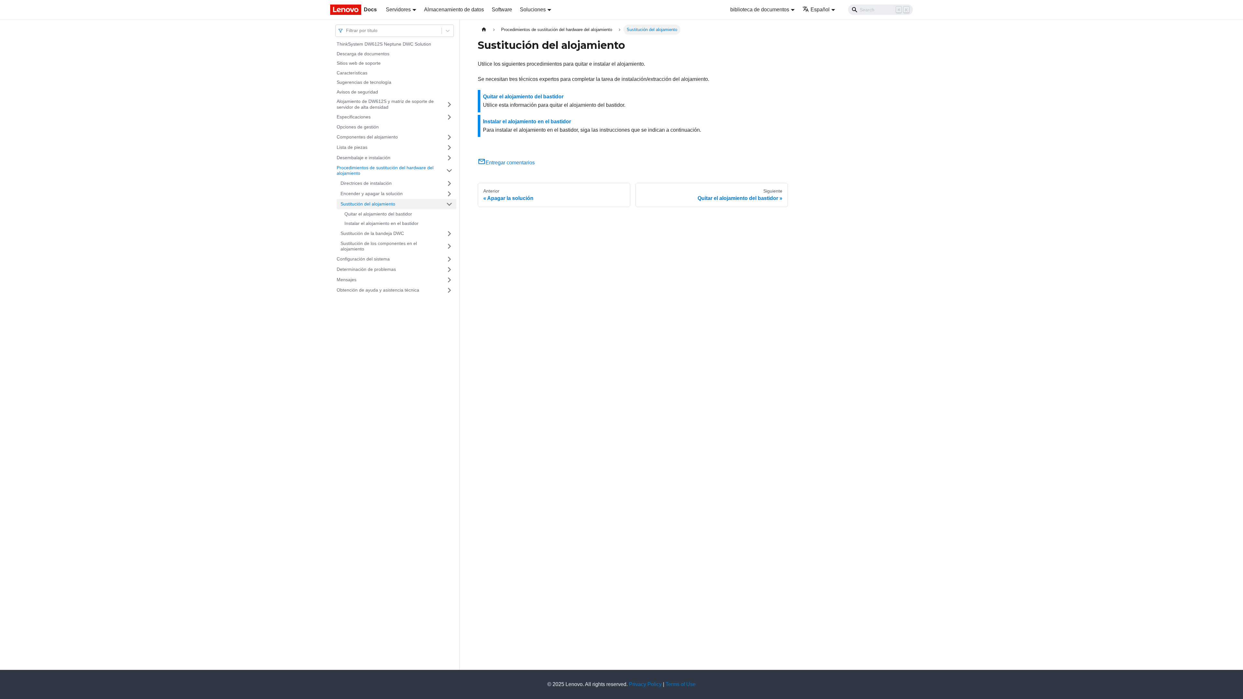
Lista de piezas (352, 147)
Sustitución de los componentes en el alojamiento (379, 246)
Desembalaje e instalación (363, 157)
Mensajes (346, 279)
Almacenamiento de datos (454, 9)
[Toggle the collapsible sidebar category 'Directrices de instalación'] (449, 183)
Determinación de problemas (366, 269)
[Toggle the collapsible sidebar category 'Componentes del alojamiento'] (449, 137)
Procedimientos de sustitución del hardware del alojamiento (385, 170)
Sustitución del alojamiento (368, 203)
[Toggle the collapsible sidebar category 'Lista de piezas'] (449, 147)
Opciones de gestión (358, 126)
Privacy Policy (645, 684)
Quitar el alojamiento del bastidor (378, 213)
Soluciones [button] (533, 9)
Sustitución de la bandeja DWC (372, 233)
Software (502, 9)
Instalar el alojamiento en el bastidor (381, 223)
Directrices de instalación (366, 183)
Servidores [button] (398, 9)
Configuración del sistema (363, 258)
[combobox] (346, 30)
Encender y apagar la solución (372, 193)
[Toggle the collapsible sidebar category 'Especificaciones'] (449, 117)
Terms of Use (681, 684)
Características (352, 72)
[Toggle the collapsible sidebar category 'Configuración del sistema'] (449, 259)
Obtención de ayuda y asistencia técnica (378, 290)
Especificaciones (354, 116)
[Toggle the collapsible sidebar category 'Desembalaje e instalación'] (449, 158)
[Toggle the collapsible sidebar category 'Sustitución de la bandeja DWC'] (449, 233)
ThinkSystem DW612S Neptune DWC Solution (384, 44)
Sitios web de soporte (359, 63)
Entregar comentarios (510, 162)
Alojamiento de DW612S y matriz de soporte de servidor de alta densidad (385, 104)
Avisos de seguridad (357, 91)
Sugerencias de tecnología (364, 82)
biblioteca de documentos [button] (759, 9)
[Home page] (484, 30)
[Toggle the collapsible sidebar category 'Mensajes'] (449, 280)
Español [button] (820, 9)
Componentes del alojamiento (367, 136)
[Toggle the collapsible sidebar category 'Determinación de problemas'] (449, 269)
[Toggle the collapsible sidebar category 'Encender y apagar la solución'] (449, 194)
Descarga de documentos (363, 53)
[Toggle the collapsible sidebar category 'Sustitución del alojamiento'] (449, 204)
